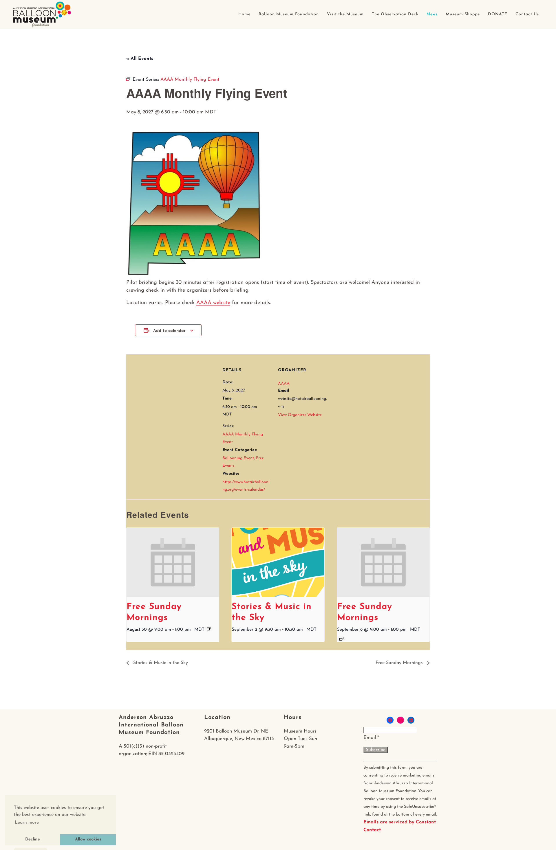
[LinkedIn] (410, 720)
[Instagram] (400, 720)
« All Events (139, 58)
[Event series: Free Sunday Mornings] (209, 628)
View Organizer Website (300, 415)
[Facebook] (390, 720)
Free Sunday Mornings (400, 663)
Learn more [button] (27, 822)
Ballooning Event (238, 458)
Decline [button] (32, 839)
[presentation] (173, 562)
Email (371, 737)
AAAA (284, 384)
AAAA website (213, 303)
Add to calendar (169, 331)
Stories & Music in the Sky (160, 663)
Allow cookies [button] (88, 839)
